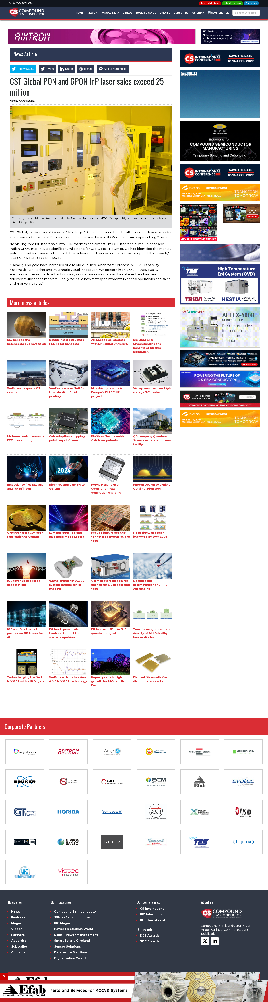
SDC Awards (149, 941)
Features (18, 917)
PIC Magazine (64, 923)
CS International (152, 908)
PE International (152, 920)
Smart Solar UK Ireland (72, 940)
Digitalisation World (70, 958)
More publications (210, 3)
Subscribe (181, 12)
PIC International (153, 914)
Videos (128, 12)
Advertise (19, 940)
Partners (18, 935)
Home (80, 12)
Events (165, 12)
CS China (198, 12)
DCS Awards (149, 935)
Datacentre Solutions (71, 952)
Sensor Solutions (67, 946)
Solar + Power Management (76, 935)
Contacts (18, 952)
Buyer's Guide (146, 12)
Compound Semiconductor (75, 911)
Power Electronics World (73, 929)
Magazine (109, 12)
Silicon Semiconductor (72, 917)
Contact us (251, 3)
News (91, 12)
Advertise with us (232, 3)
